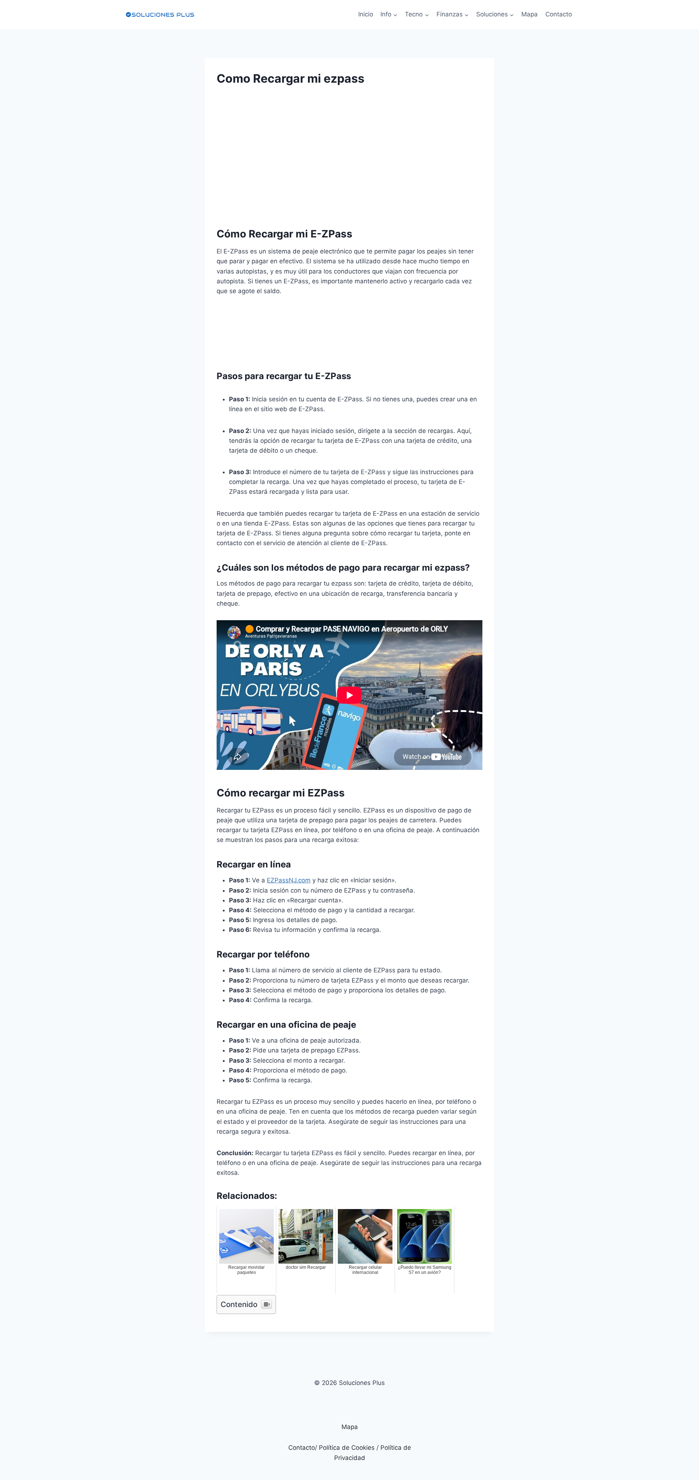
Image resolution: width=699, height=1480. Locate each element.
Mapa (529, 14)
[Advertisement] (349, 150)
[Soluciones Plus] (159, 14)
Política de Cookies (347, 1447)
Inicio (365, 14)
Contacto (558, 14)
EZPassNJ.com (289, 880)
